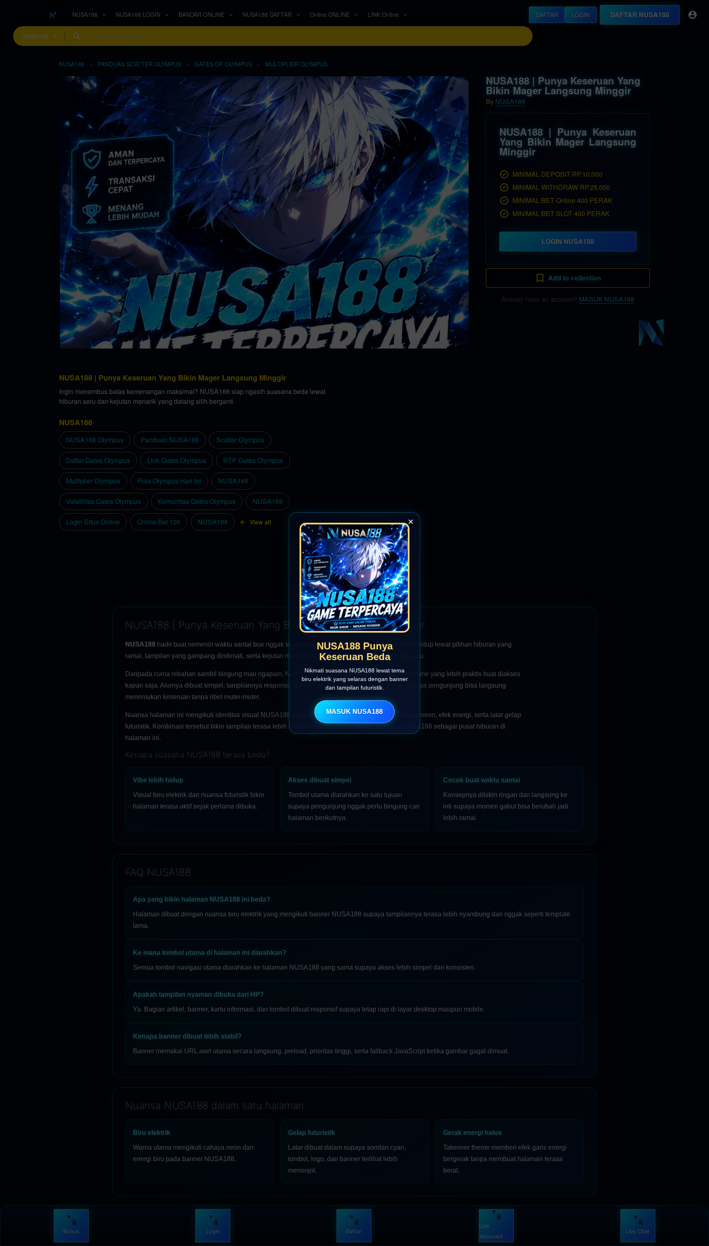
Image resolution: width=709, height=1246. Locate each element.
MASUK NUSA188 (354, 711)
